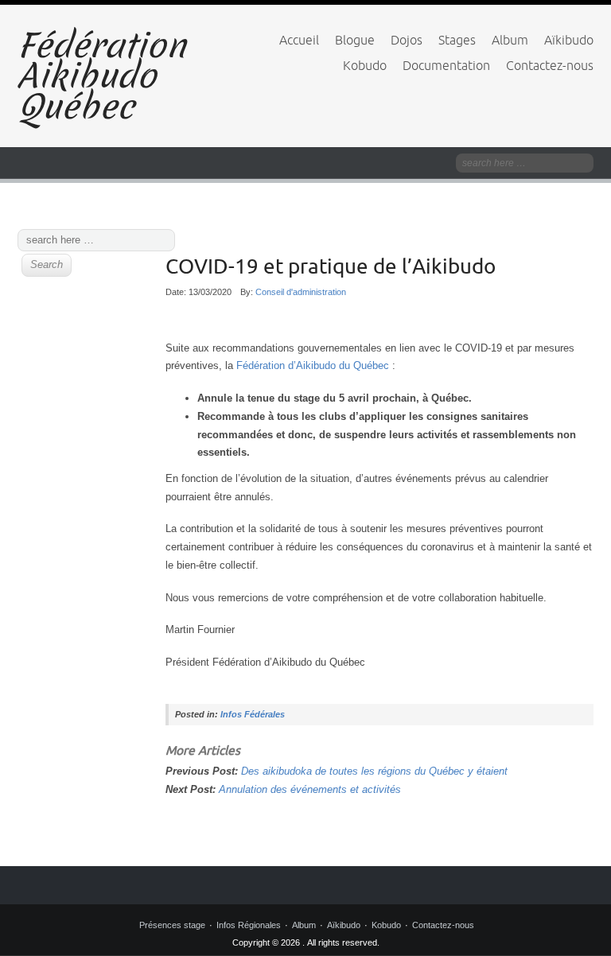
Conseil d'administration (300, 292)
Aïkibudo (568, 40)
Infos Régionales (248, 925)
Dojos (406, 40)
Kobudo (365, 65)
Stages (457, 40)
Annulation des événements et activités (310, 789)
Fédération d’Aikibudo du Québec (312, 365)
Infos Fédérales (252, 714)
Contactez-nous (549, 65)
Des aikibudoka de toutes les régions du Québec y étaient (374, 771)
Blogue (355, 40)
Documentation (446, 65)
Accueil (299, 40)
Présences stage (172, 925)
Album (510, 40)
